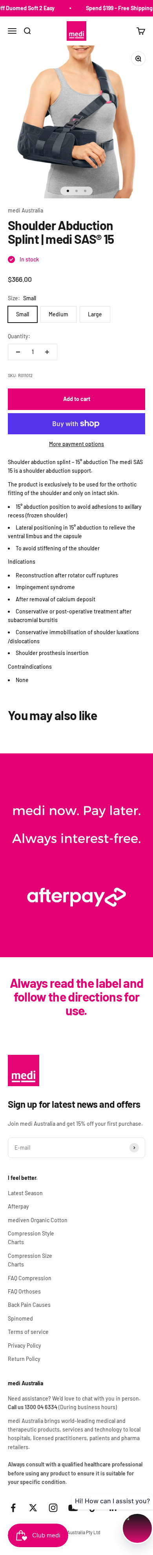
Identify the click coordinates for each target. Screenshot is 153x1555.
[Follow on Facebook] (13, 1507)
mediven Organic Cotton (37, 1220)
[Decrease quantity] (18, 352)
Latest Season (25, 1193)
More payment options (76, 444)
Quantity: (19, 336)
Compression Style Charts (31, 1237)
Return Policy (24, 1358)
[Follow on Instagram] (53, 1507)
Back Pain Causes (29, 1304)
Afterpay (18, 1206)
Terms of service (28, 1331)
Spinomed (20, 1318)
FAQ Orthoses (24, 1291)
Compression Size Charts (30, 1260)
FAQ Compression (29, 1278)
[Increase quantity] (47, 352)
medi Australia (25, 210)
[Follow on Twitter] (33, 1507)
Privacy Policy (24, 1345)
